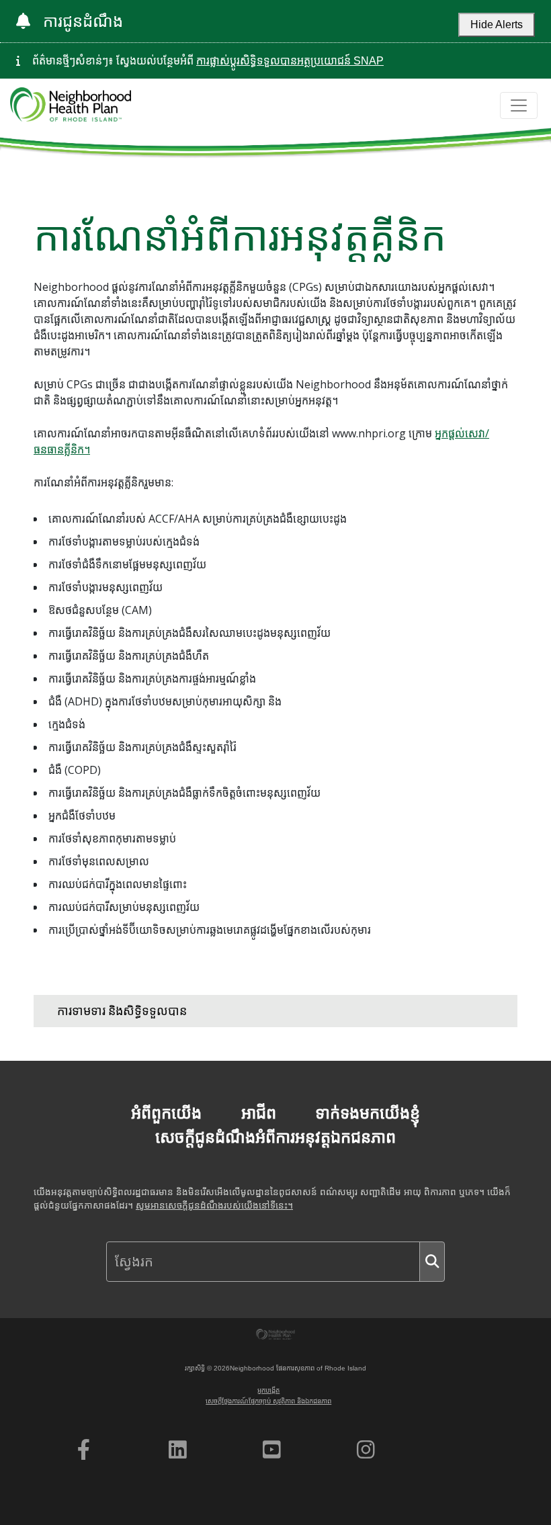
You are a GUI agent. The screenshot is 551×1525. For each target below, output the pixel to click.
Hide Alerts (496, 24)
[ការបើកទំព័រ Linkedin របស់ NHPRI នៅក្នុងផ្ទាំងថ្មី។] (178, 1449)
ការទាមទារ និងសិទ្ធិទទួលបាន (122, 1011)
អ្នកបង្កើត (268, 1390)
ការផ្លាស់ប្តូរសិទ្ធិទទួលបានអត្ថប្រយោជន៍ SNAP (290, 61)
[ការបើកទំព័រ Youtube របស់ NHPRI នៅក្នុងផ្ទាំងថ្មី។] (272, 1449)
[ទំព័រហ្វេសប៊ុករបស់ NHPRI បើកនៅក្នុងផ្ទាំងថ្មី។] (83, 1449)
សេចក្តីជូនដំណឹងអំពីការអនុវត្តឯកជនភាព (275, 1137)
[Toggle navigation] (519, 105)
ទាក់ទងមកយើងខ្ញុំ (367, 1113)
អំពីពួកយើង (166, 1113)
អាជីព (258, 1113)
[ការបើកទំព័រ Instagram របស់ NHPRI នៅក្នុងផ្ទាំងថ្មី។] (366, 1449)
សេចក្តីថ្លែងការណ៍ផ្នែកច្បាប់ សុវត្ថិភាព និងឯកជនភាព (268, 1401)
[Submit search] (432, 1261)
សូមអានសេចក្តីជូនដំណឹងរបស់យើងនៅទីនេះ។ (214, 1206)
